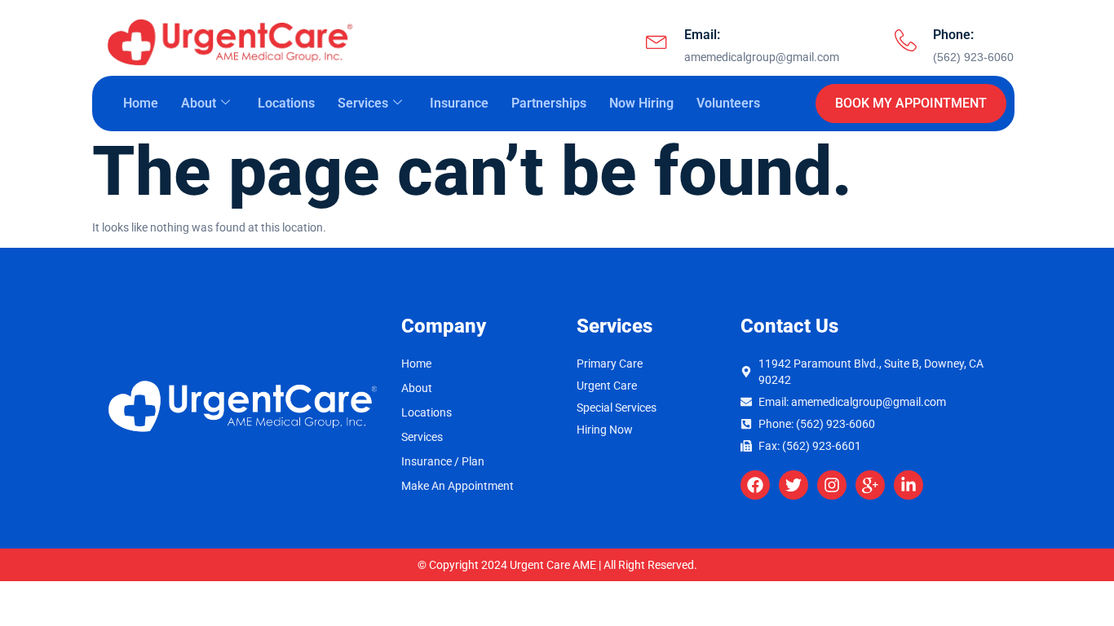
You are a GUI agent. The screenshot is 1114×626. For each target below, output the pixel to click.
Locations (286, 103)
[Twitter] (793, 485)
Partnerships (548, 103)
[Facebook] (755, 485)
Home (140, 103)
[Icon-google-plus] (870, 485)
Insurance (459, 103)
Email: (702, 34)
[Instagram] (832, 485)
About (198, 103)
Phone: (953, 34)
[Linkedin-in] (908, 485)
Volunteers (728, 103)
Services (363, 103)
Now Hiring (641, 103)
